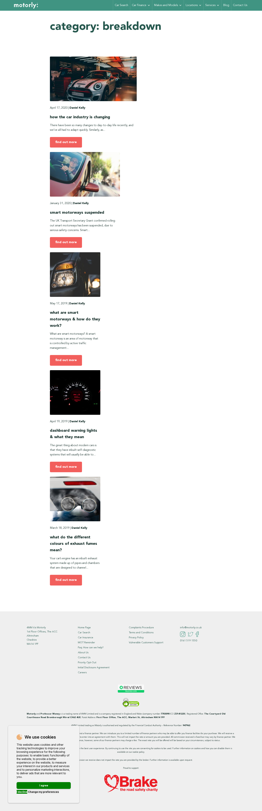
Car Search (121, 5)
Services (210, 5)
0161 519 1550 (188, 640)
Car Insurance (85, 637)
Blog (226, 5)
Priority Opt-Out (87, 662)
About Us (83, 652)
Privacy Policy (136, 637)
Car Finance (139, 5)
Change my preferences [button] (43, 791)
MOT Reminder (86, 642)
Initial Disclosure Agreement (93, 667)
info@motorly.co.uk (191, 627)
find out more (66, 142)
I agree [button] (43, 785)
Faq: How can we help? (91, 647)
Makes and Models (166, 5)
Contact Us (240, 5)
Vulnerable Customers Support (146, 642)
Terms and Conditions (141, 632)
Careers (82, 672)
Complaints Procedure (141, 627)
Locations (192, 5)
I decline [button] (22, 791)
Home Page (84, 627)
